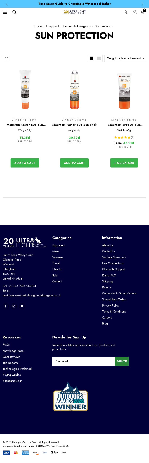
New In (56, 269)
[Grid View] (91, 58)
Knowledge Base (13, 351)
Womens (57, 257)
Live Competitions (113, 263)
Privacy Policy (110, 305)
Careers (107, 317)
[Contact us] (127, 12)
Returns (106, 287)
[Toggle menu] (5, 12)
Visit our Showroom (114, 257)
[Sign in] (135, 12)
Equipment (58, 245)
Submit (122, 361)
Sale (55, 275)
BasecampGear (12, 381)
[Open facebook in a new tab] (6, 306)
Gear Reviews (11, 357)
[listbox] (125, 58)
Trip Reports (10, 363)
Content (57, 281)
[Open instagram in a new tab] (14, 306)
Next (142, 4)
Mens (55, 251)
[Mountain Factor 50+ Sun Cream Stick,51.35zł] (25, 89)
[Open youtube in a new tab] (22, 306)
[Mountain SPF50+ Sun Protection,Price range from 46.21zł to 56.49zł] (124, 89)
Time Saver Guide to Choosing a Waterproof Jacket (74, 3)
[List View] (98, 58)
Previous (6, 4)
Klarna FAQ (109, 275)
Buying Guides (12, 375)
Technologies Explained (17, 369)
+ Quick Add (124, 163)
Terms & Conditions (114, 311)
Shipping (107, 281)
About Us (107, 245)
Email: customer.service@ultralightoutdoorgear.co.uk (32, 293)
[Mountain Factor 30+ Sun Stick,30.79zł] (74, 89)
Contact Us (108, 251)
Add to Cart (24, 163)
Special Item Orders (114, 299)
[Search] (14, 12)
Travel (56, 263)
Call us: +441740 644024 (19, 286)
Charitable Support (113, 269)
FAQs (6, 345)
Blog (105, 323)
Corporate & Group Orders (119, 293)
